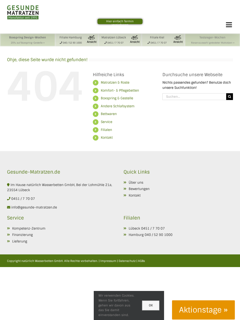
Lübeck (134, 228)
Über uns (136, 182)
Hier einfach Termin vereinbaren (120, 23)
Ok (151, 305)
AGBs (141, 261)
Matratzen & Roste (115, 82)
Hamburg (136, 235)
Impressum (108, 261)
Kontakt (107, 137)
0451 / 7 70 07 (23, 199)
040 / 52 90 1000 (158, 235)
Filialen (106, 130)
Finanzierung (22, 235)
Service (106, 122)
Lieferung (19, 241)
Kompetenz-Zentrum (28, 228)
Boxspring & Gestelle (117, 98)
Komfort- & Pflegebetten (120, 90)
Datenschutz (127, 261)
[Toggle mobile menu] (229, 24)
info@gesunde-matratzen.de (33, 207)
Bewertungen (139, 189)
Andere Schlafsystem (118, 106)
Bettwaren (109, 114)
